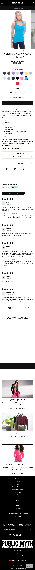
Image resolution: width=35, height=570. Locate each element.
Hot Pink (22, 78)
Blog (17, 505)
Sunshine (26, 73)
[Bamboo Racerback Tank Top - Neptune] (9, 350)
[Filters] (27, 193)
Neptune (9, 78)
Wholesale (17, 511)
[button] (14, 61)
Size (17, 89)
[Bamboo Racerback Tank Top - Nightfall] (11, 350)
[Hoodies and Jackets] (17, 453)
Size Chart (17, 156)
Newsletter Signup (17, 503)
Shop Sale (17, 440)
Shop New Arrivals (17, 408)
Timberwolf (4, 78)
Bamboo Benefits (17, 153)
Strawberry (17, 83)
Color (17, 69)
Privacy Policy (17, 492)
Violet (13, 73)
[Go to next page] (28, 308)
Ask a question (17, 163)
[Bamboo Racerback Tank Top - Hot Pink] (5, 352)
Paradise (26, 78)
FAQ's (17, 484)
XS (11, 92)
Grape (22, 73)
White (30, 78)
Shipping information (17, 160)
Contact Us (17, 481)
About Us (17, 478)
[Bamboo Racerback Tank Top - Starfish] (5, 350)
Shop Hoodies (17, 473)
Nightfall (13, 78)
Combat (9, 73)
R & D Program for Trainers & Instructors (17, 513)
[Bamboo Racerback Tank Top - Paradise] (7, 352)
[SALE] (17, 422)
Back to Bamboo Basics (19, 366)
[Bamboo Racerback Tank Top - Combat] (5, 349)
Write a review (13, 193)
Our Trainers (17, 516)
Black (17, 78)
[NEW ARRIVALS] (17, 389)
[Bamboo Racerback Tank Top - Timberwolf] (7, 350)
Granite (4, 73)
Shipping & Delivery (17, 489)
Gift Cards (17, 500)
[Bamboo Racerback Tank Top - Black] (3, 352)
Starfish (30, 73)
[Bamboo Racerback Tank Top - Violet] (7, 349)
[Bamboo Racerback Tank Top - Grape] (11, 349)
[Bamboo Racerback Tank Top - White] (9, 352)
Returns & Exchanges (17, 487)
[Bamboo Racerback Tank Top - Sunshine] (3, 350)
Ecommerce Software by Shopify (17, 568)
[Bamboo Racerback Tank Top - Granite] (3, 349)
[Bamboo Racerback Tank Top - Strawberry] (11, 352)
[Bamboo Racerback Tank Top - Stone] (9, 349)
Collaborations (17, 508)
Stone (17, 73)
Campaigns (17, 519)
